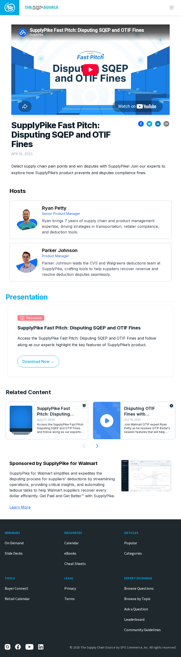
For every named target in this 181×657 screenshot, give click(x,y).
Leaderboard (134, 619)
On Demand (14, 543)
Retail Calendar (17, 598)
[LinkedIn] (41, 647)
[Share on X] (149, 123)
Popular (130, 543)
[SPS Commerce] (9, 7)
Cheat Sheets (75, 563)
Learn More (20, 507)
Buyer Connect (16, 588)
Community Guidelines (142, 630)
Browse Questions (139, 588)
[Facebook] (18, 647)
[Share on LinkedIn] (158, 123)
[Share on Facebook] (141, 123)
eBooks (70, 553)
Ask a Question (136, 609)
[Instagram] (7, 647)
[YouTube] (29, 647)
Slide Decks (14, 553)
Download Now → (38, 361)
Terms (69, 598)
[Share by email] (166, 123)
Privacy (70, 588)
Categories (133, 553)
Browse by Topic (137, 598)
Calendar (71, 543)
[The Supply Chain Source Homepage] (70, 7)
